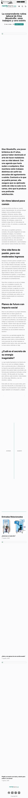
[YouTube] (19, 793)
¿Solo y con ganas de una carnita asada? (13, 656)
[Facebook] (9, 793)
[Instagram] (16, 793)
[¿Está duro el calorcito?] (14, 527)
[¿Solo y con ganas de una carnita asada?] (14, 597)
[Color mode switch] (19, 6)
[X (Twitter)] (12, 793)
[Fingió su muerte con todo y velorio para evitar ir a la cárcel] (14, 718)
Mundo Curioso (19, 24)
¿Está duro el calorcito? (8, 536)
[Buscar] (22, 6)
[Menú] (25, 6)
